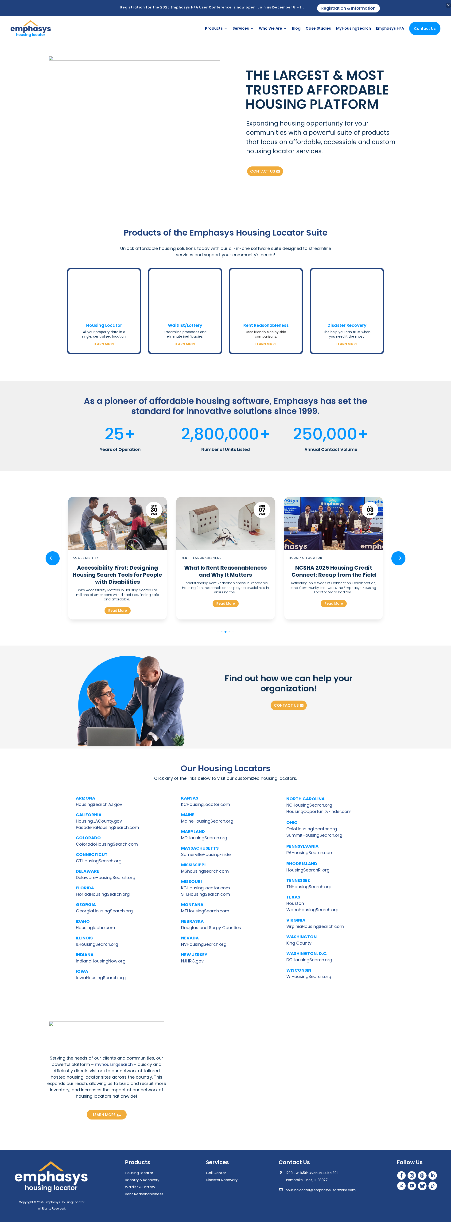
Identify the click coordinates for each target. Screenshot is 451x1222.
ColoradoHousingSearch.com (107, 844)
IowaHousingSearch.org (101, 978)
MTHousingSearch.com (205, 911)
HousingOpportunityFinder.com (318, 811)
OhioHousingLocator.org (311, 829)
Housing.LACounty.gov (99, 821)
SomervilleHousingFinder (206, 854)
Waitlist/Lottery (185, 325)
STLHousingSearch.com (205, 894)
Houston (295, 903)
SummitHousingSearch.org (314, 835)
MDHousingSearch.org (204, 838)
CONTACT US (262, 171)
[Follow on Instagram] (412, 1175)
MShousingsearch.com (205, 871)
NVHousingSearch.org (203, 944)
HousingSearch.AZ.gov (99, 804)
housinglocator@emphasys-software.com (320, 1190)
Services (241, 28)
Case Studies (318, 28)
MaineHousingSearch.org (207, 821)
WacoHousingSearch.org (312, 910)
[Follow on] (422, 1175)
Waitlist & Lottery (140, 1186)
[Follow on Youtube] (412, 1186)
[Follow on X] (401, 1186)
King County (298, 943)
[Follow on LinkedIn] (432, 1175)
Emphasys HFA (390, 28)
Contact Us (425, 28)
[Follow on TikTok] (432, 1186)
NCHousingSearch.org (309, 805)
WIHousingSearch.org (308, 976)
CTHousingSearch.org (98, 861)
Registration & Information (348, 8)
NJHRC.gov (192, 961)
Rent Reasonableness (266, 325)
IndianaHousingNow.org (100, 961)
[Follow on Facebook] (401, 1175)
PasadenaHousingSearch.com (107, 827)
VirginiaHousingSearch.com (315, 926)
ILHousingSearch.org (97, 944)
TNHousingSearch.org (308, 887)
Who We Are (270, 28)
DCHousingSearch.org (309, 960)
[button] (398, 558)
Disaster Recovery (346, 325)
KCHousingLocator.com (205, 804)
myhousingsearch (114, 1064)
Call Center (216, 1172)
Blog (296, 28)
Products (214, 28)
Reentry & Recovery (142, 1179)
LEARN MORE (104, 1114)
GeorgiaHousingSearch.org (104, 911)
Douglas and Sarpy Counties (211, 927)
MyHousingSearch (353, 28)
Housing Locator (104, 325)
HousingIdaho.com (95, 927)
